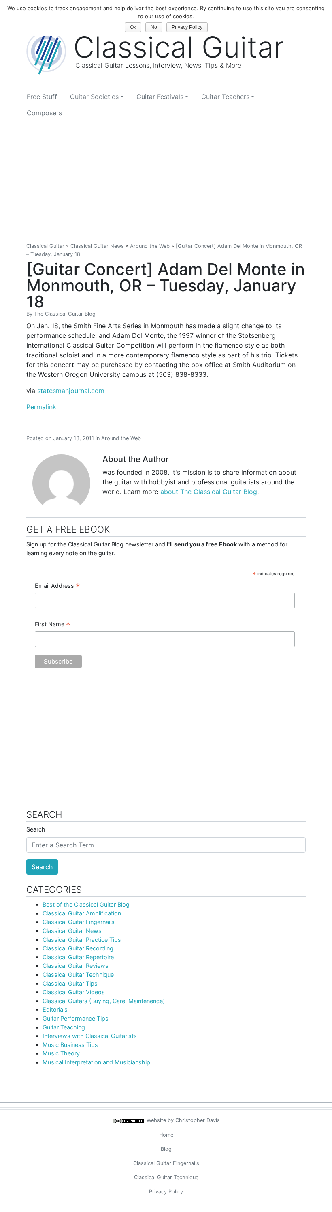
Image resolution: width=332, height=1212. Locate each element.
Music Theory (61, 1053)
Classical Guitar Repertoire (78, 957)
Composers (44, 113)
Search (35, 829)
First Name (52, 625)
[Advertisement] (166, 182)
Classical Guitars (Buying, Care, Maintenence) (104, 1000)
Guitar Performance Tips (76, 1018)
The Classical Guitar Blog (65, 314)
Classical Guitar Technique (78, 974)
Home (166, 1135)
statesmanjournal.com (70, 391)
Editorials (55, 1009)
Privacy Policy (166, 1191)
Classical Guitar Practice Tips (82, 939)
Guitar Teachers (225, 96)
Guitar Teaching (64, 1027)
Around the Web (150, 246)
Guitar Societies (94, 96)
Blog (166, 1149)
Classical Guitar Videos (74, 992)
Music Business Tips (70, 1044)
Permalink (41, 407)
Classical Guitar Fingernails (79, 921)
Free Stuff (42, 96)
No (154, 27)
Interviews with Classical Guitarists (90, 1035)
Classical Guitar (45, 246)
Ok (133, 27)
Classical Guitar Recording (78, 948)
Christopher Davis (197, 1120)
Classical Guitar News (97, 246)
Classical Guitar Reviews (76, 965)
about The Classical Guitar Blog (208, 492)
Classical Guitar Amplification (82, 913)
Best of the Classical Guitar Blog (86, 904)
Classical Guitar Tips (70, 983)
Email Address (57, 586)
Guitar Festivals (159, 96)
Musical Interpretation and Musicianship (96, 1062)
